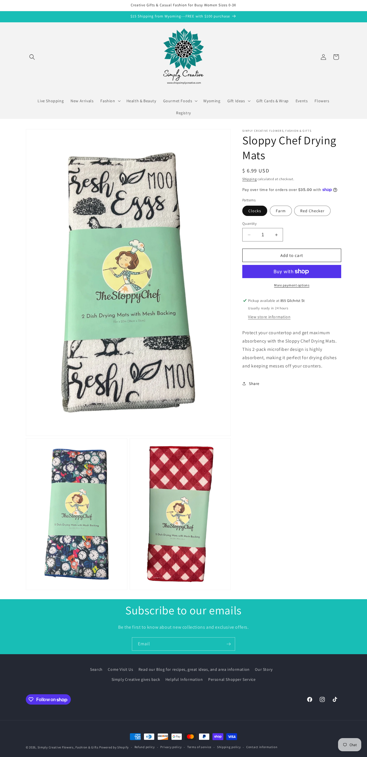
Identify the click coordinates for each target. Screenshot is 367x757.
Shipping (249, 179)
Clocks (254, 210)
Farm (281, 210)
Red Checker (312, 210)
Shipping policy (229, 747)
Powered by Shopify (114, 747)
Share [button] (254, 383)
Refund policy (144, 747)
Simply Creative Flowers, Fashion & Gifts (68, 747)
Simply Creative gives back (136, 679)
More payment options (291, 285)
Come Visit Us (120, 669)
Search (96, 669)
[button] (32, 57)
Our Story (263, 669)
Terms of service (199, 747)
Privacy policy (170, 747)
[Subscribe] (228, 644)
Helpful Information (184, 679)
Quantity (249, 223)
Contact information (261, 747)
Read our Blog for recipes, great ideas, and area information (194, 669)
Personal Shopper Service (231, 679)
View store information (269, 316)
